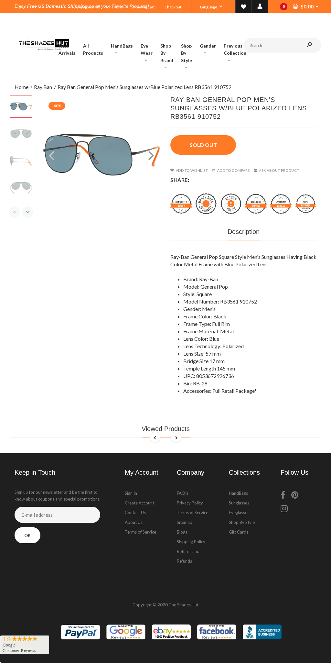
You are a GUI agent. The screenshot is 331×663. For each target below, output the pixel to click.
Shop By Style (242, 522)
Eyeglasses (239, 512)
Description (244, 231)
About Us (134, 522)
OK (27, 535)
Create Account (139, 502)
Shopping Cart (143, 7)
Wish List (115, 7)
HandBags (238, 493)
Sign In (131, 493)
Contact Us (135, 512)
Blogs (182, 532)
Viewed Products (166, 428)
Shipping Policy (191, 541)
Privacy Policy (190, 502)
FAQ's (182, 493)
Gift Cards (238, 532)
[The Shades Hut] (44, 71)
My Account (87, 7)
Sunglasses (239, 502)
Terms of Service (140, 532)
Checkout (173, 7)
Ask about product (279, 170)
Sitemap (184, 522)
